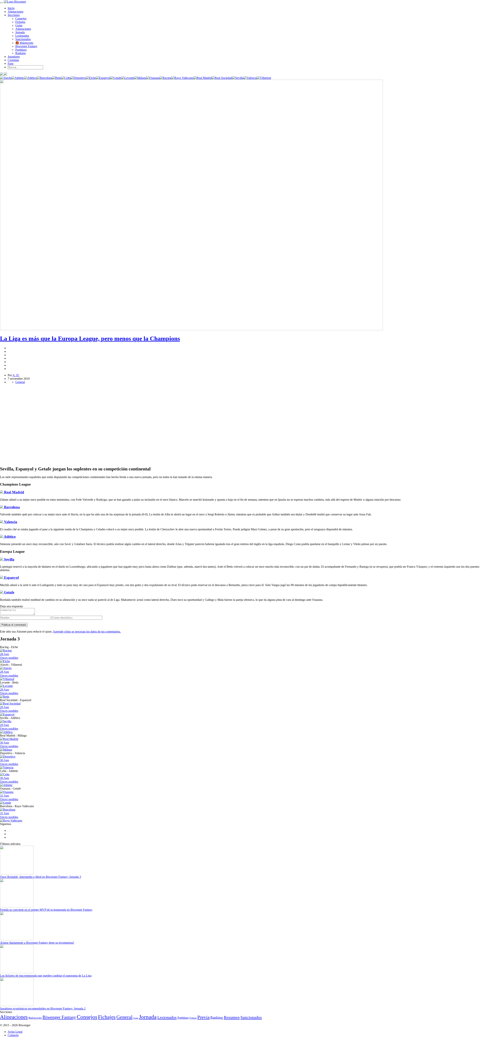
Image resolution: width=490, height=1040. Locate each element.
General (20, 382)
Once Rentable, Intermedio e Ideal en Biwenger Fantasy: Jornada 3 (40, 876)
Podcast (193, 1018)
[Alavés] (5, 77)
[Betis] (56, 77)
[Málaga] (140, 77)
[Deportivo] (78, 77)
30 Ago (9, 744)
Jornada (20, 32)
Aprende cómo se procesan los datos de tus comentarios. (87, 631)
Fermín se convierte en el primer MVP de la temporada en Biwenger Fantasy (46, 909)
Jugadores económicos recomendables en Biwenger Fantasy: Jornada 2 (43, 1008)
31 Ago (9, 797)
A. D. (15, 375)
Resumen (232, 1017)
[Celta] (66, 77)
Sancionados (23, 39)
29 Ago (9, 691)
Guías (18, 25)
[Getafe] (115, 77)
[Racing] (165, 77)
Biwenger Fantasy (26, 46)
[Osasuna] (153, 77)
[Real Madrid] (203, 77)
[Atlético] (30, 77)
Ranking (20, 53)
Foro (10, 63)
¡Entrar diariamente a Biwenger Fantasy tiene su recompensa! (37, 942)
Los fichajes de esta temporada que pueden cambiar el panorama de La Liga (45, 975)
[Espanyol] (103, 77)
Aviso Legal (15, 1031)
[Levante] (127, 77)
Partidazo (21, 49)
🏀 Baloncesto (24, 42)
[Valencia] (250, 77)
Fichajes (20, 22)
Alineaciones (15, 11)
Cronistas (13, 60)
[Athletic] (17, 77)
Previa (203, 1017)
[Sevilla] (237, 77)
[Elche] (91, 77)
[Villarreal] (264, 77)
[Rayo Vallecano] (182, 77)
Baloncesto (35, 1017)
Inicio (11, 8)
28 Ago (9, 655)
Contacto (13, 1035)
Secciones (14, 15)
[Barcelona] (44, 77)
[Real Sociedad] (222, 77)
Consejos (20, 18)
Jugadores (14, 56)
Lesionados (22, 35)
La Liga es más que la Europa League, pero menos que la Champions (90, 338)
